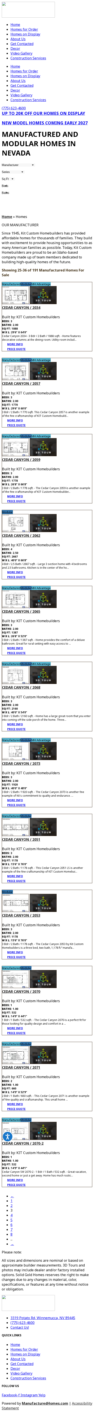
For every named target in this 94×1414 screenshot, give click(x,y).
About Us (18, 39)
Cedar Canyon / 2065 (21, 611)
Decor (15, 48)
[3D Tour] (43, 302)
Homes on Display (25, 34)
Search (11, 201)
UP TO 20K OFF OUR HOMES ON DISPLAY (43, 113)
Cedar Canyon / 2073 (21, 763)
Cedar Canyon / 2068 (21, 687)
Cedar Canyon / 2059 (21, 459)
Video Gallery (21, 53)
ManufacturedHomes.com (45, 1403)
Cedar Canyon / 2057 (21, 383)
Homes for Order (24, 29)
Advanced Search (80, 209)
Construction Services (28, 58)
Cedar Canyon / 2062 (21, 535)
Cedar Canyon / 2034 (21, 307)
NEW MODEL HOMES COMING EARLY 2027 (45, 123)
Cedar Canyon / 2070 (21, 991)
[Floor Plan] (16, 302)
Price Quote (16, 349)
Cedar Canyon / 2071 (21, 1067)
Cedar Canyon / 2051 (21, 839)
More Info (15, 344)
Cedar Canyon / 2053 (21, 915)
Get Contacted (21, 43)
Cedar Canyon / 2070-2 (23, 1143)
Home (15, 24)
